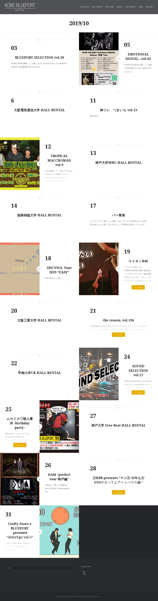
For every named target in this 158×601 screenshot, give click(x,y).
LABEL (140, 7)
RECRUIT (150, 7)
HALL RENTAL (97, 7)
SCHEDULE (84, 7)
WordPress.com (95, 596)
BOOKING (110, 7)
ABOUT (120, 7)
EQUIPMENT (130, 7)
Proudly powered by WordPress (67, 596)
